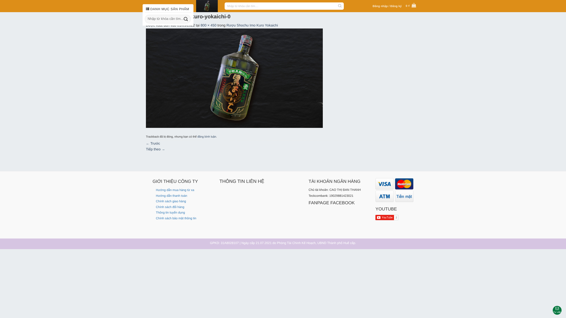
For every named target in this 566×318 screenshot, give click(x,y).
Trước (153, 144)
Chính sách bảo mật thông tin (176, 218)
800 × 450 (208, 25)
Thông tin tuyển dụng (170, 212)
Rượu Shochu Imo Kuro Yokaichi (252, 25)
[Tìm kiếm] (340, 6)
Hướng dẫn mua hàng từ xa (175, 190)
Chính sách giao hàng (171, 201)
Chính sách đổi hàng (170, 207)
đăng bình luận (206, 136)
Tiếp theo (155, 149)
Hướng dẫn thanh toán (171, 195)
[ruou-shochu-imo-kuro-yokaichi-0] (234, 78)
